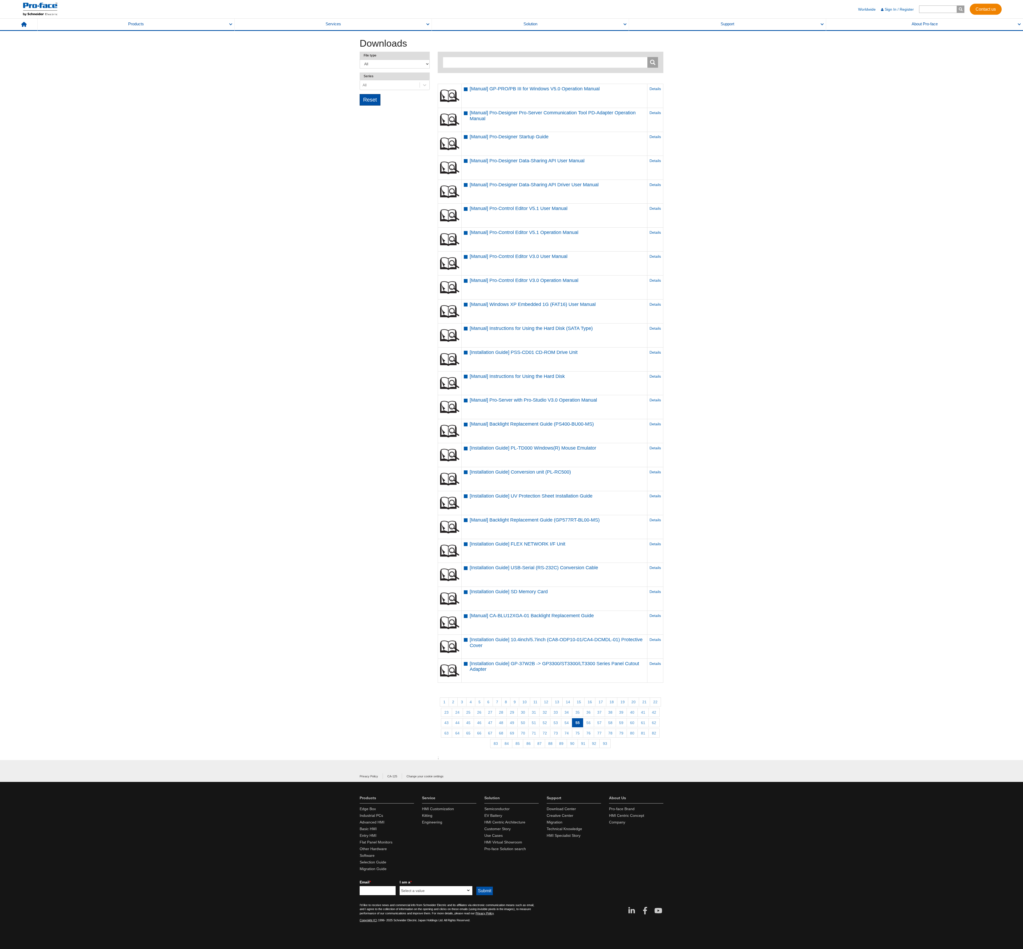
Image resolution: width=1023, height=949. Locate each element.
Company (617, 822)
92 (594, 743)
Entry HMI (368, 835)
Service (428, 798)
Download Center (561, 809)
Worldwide (867, 9)
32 (545, 712)
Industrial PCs (371, 815)
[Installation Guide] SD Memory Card (509, 591)
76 (588, 733)
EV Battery (493, 815)
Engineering (432, 822)
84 (507, 743)
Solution (530, 24)
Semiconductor (497, 809)
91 (583, 743)
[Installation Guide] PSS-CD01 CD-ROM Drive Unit (524, 352)
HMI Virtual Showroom (503, 842)
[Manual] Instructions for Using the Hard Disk (517, 376)
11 (535, 702)
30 (523, 712)
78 (610, 733)
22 (655, 702)
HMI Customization (438, 809)
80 (632, 733)
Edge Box (368, 809)
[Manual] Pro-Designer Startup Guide (509, 136)
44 (457, 723)
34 (567, 712)
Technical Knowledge (564, 829)
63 (446, 733)
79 (621, 733)
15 (579, 702)
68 (501, 733)
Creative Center (560, 815)
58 (610, 723)
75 (577, 733)
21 (644, 702)
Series (369, 76)
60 (632, 723)
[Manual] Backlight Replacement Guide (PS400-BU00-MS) (532, 424)
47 (490, 723)
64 (457, 733)
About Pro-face (925, 24)
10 (524, 702)
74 (567, 733)
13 (557, 702)
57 (599, 723)
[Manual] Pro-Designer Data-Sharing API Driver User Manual (534, 184)
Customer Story (497, 829)
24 (457, 712)
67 (490, 733)
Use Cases (493, 835)
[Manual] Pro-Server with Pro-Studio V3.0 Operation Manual (533, 400)
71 (534, 733)
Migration (554, 822)
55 (577, 723)
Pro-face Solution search (505, 849)
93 (605, 743)
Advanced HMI (372, 822)
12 (546, 702)
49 (512, 723)
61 (643, 723)
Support (727, 24)
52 (545, 723)
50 (523, 723)
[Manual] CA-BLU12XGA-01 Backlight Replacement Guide (532, 615)
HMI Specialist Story (563, 835)
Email (365, 882)
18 (612, 702)
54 (567, 723)
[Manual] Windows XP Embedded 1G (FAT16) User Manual (533, 304)
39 (621, 712)
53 (556, 723)
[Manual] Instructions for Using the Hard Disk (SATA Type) (531, 328)
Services (333, 24)
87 (539, 743)
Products (136, 24)
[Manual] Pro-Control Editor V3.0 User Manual (518, 256)
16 (590, 702)
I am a (406, 882)
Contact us (986, 9)
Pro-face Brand (622, 809)
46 (479, 723)
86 (528, 743)
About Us (617, 798)
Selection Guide (373, 862)
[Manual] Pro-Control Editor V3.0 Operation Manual (524, 280)
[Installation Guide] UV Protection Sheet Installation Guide (531, 496)
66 (479, 733)
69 (512, 733)
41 (643, 712)
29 (512, 712)
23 (446, 712)
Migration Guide (373, 869)
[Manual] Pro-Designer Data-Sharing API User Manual (527, 160)
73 (556, 733)
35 (577, 712)
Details (655, 89)
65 (468, 733)
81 (643, 733)
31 (534, 712)
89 (561, 743)
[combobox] (363, 85)
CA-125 (392, 776)
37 (599, 712)
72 (545, 733)
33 (556, 712)
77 (599, 733)
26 (479, 712)
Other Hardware (373, 849)
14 (568, 702)
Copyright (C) (368, 920)
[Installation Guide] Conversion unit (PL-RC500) (520, 472)
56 (588, 723)
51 (534, 723)
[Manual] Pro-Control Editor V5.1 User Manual (518, 208)
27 (490, 712)
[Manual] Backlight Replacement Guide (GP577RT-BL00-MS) (535, 520)
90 (572, 743)
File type (370, 55)
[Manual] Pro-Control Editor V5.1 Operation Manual (524, 232)
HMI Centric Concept (626, 815)
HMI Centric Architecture (504, 822)
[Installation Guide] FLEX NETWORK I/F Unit (517, 544)
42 (654, 712)
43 (446, 723)
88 (550, 743)
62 (654, 723)
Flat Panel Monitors (376, 842)
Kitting (427, 815)
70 (523, 733)
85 (517, 743)
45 (468, 723)
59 (621, 723)
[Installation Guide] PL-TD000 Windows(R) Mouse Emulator (533, 448)
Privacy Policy (369, 776)
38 (610, 712)
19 (622, 702)
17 (601, 702)
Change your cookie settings (425, 776)
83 (496, 743)
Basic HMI (368, 829)
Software (367, 855)
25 (468, 712)
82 (654, 733)
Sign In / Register (899, 9)
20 (633, 702)
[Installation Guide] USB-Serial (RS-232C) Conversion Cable (534, 567)
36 (588, 712)
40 (632, 712)
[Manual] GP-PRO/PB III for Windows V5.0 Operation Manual (535, 88)
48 (501, 723)
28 (501, 712)
